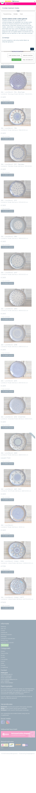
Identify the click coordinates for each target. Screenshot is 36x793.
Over (21, 14)
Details (16, 14)
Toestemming (7, 14)
